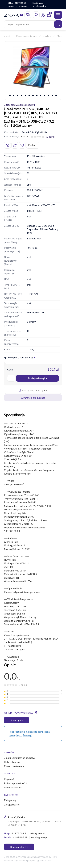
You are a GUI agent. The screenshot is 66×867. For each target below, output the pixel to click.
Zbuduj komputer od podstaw (19, 757)
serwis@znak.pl (39, 6)
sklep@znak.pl (38, 3)
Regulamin (9, 779)
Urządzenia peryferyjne (26, 36)
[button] (10, 95)
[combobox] (11, 378)
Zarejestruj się (12, 804)
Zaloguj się (10, 800)
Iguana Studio (44, 860)
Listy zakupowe (12, 762)
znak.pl (7, 36)
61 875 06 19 (21, 6)
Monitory (47, 36)
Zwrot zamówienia (14, 766)
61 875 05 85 (20, 3)
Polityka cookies (13, 787)
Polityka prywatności (15, 783)
